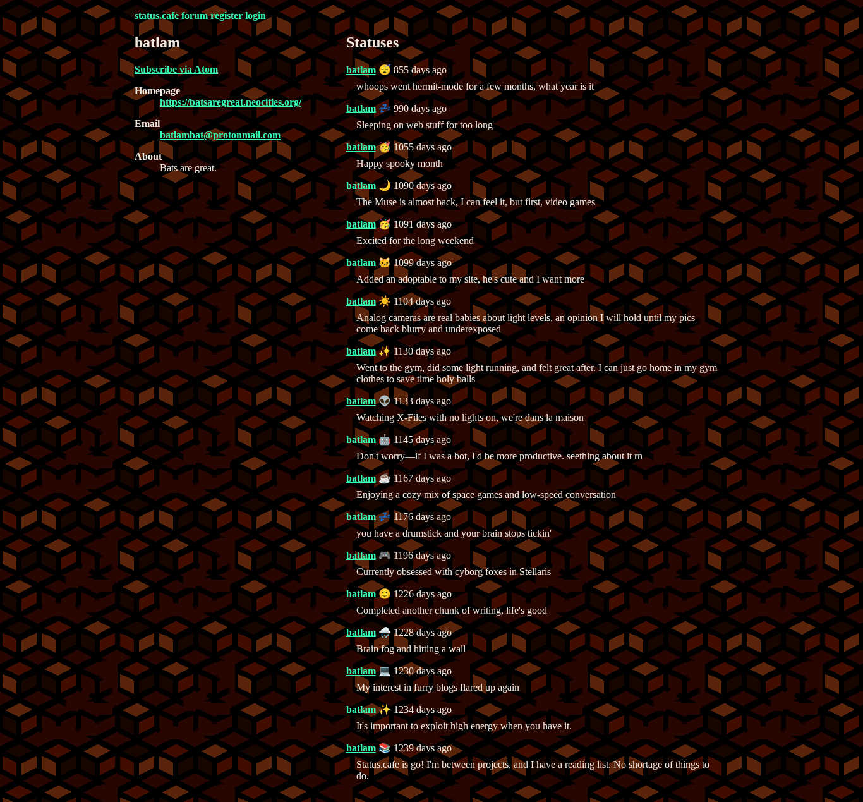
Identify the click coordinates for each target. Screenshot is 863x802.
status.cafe (157, 15)
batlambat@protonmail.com (220, 135)
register (226, 15)
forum (194, 15)
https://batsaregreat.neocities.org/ (230, 102)
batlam (361, 69)
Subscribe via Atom (176, 69)
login (255, 15)
